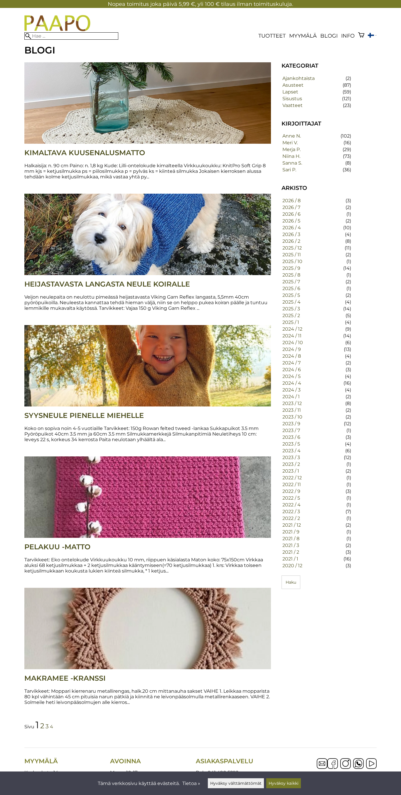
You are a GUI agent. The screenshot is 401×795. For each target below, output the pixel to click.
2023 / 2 (291, 464)
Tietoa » (191, 783)
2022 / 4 (291, 505)
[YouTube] (371, 764)
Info (348, 36)
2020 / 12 (292, 565)
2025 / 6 (291, 288)
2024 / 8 (291, 356)
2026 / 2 (291, 241)
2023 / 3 (291, 457)
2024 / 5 (291, 376)
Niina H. (291, 156)
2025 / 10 (292, 261)
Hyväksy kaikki (284, 783)
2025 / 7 (291, 281)
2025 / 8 (291, 275)
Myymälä (303, 36)
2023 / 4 (291, 450)
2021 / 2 (290, 552)
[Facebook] (332, 764)
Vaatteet (292, 105)
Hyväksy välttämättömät (236, 783)
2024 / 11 (291, 336)
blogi (329, 36)
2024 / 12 (292, 329)
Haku (291, 582)
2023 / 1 (290, 471)
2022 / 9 (291, 491)
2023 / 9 (291, 423)
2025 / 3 (291, 309)
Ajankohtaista (298, 78)
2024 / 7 (291, 363)
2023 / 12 (292, 403)
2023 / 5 (291, 444)
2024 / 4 (291, 383)
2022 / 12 (292, 478)
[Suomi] (372, 36)
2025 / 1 (290, 322)
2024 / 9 (291, 349)
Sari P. (289, 170)
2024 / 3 (291, 390)
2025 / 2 (291, 315)
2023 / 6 (291, 437)
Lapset (290, 92)
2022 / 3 (291, 511)
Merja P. (291, 149)
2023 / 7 (291, 430)
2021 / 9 (290, 532)
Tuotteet (272, 36)
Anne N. (291, 136)
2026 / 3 (291, 234)
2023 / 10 (292, 417)
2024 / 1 (291, 396)
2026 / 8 (291, 200)
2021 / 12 (291, 525)
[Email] (322, 767)
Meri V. (290, 142)
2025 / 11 (291, 254)
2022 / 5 (291, 498)
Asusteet (293, 85)
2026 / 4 (291, 227)
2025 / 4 (291, 302)
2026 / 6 (291, 214)
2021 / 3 (290, 545)
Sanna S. (292, 163)
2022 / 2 (291, 518)
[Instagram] (345, 764)
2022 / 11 (291, 484)
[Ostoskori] (361, 36)
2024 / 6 (291, 369)
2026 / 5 (291, 221)
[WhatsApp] (358, 764)
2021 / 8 (290, 538)
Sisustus (292, 98)
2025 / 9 (291, 268)
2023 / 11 (291, 410)
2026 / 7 (291, 207)
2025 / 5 (291, 295)
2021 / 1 (290, 559)
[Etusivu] (57, 29)
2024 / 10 (292, 342)
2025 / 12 (292, 248)
